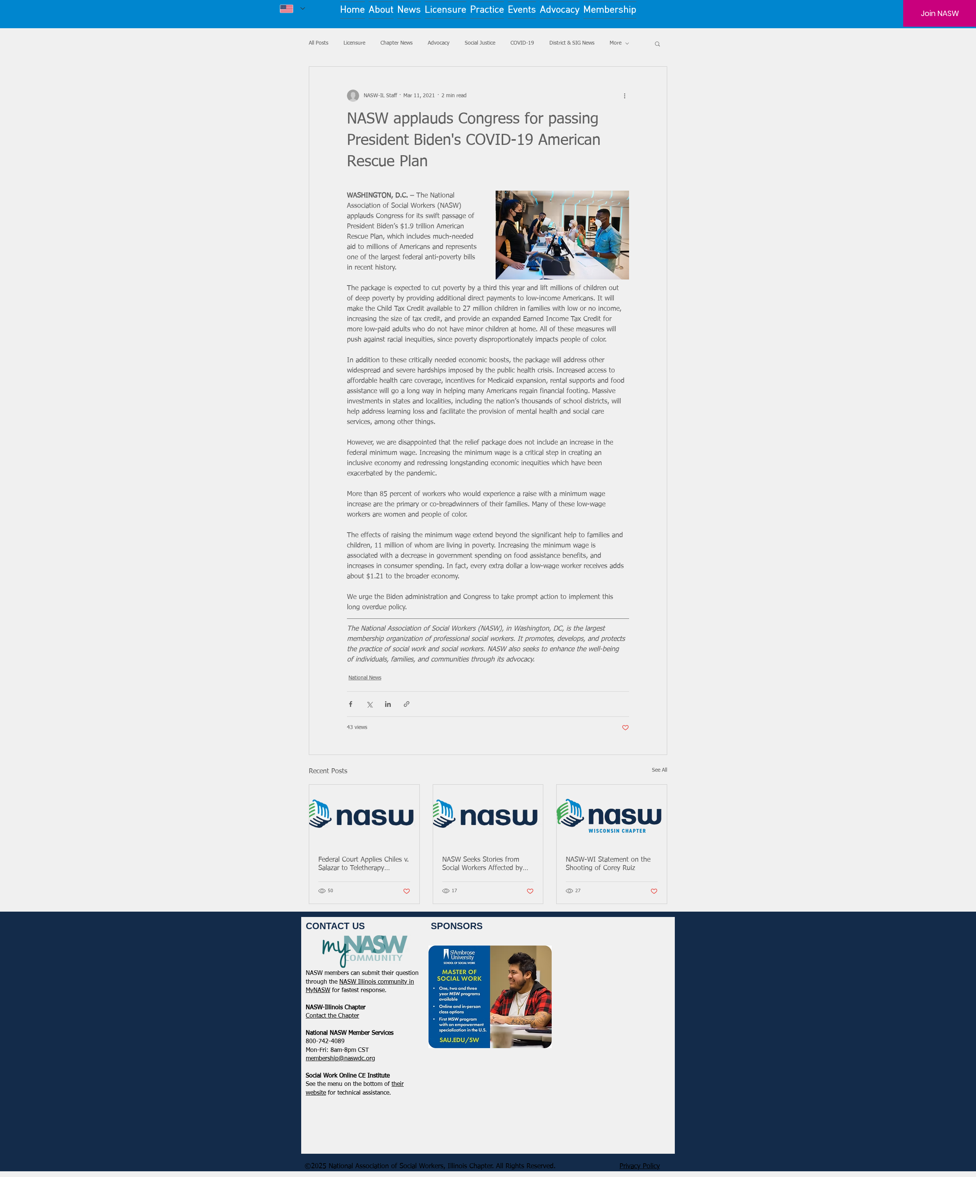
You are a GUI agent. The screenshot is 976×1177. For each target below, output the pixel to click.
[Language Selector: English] (292, 8)
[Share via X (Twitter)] (369, 704)
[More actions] (624, 95)
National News (364, 678)
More (615, 43)
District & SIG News (571, 43)
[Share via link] (406, 704)
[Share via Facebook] (350, 704)
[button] (657, 43)
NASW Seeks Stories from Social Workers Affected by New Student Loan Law (482, 864)
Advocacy (438, 43)
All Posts (318, 43)
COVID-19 (522, 43)
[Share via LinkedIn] (388, 704)
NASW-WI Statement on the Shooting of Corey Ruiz (608, 864)
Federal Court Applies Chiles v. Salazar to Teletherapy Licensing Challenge (363, 864)
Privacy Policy (640, 1166)
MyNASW (318, 991)
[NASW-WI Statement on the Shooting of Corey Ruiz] (612, 815)
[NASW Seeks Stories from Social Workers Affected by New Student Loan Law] (488, 815)
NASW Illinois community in (376, 982)
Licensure (354, 43)
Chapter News (396, 43)
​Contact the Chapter (332, 1016)
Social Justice (480, 43)
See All (659, 770)
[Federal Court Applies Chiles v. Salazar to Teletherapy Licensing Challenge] (364, 815)
